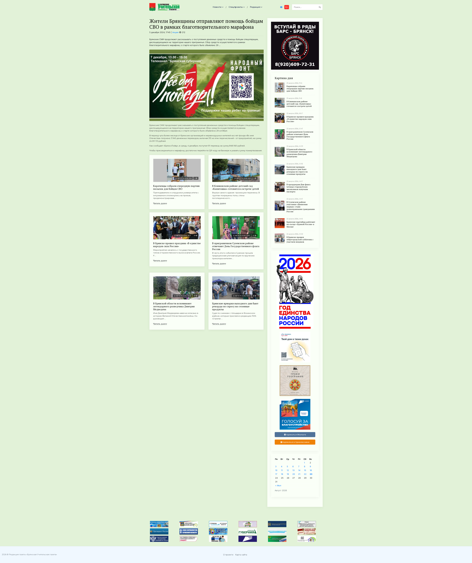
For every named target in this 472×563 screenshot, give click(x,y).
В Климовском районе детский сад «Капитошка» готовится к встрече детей (235, 187)
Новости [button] (217, 7)
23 (311, 474)
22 (305, 474)
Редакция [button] (255, 7)
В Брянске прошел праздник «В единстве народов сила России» (177, 245)
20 (293, 474)
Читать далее (160, 203)
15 (305, 470)
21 (299, 474)
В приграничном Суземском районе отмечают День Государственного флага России (235, 246)
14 (299, 470)
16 (311, 470)
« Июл (278, 485)
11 (282, 470)
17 (276, 474)
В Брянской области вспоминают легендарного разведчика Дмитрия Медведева (174, 306)
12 (288, 470)
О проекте (228, 554)
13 (293, 470)
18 (282, 474)
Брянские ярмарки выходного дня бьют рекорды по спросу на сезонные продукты (235, 306)
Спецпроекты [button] (236, 7)
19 (288, 474)
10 (276, 470)
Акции (175, 32)
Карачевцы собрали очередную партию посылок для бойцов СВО (176, 187)
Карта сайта (241, 554)
